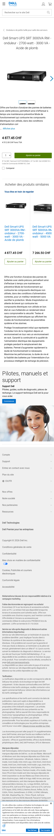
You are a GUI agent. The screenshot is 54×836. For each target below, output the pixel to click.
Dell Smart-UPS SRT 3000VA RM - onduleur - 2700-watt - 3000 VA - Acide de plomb (15, 233)
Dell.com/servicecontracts (18, 662)
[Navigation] (4, 4)
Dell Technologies (10, 522)
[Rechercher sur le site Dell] (48, 12)
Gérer (4, 830)
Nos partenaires (10, 505)
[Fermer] (51, 803)
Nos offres (7, 491)
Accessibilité (8, 587)
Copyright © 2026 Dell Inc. (15, 540)
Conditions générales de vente (16, 547)
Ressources (7, 511)
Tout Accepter (45, 830)
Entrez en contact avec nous (16, 468)
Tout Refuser (32, 830)
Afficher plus (9, 128)
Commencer (9, 401)
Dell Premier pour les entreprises (17, 529)
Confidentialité (9, 553)
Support (6, 461)
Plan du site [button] (8, 474)
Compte (6, 454)
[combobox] (27, 12)
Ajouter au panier (33, 155)
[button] (43, 4)
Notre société (8, 498)
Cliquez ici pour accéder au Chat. (36, 726)
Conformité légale (10, 580)
